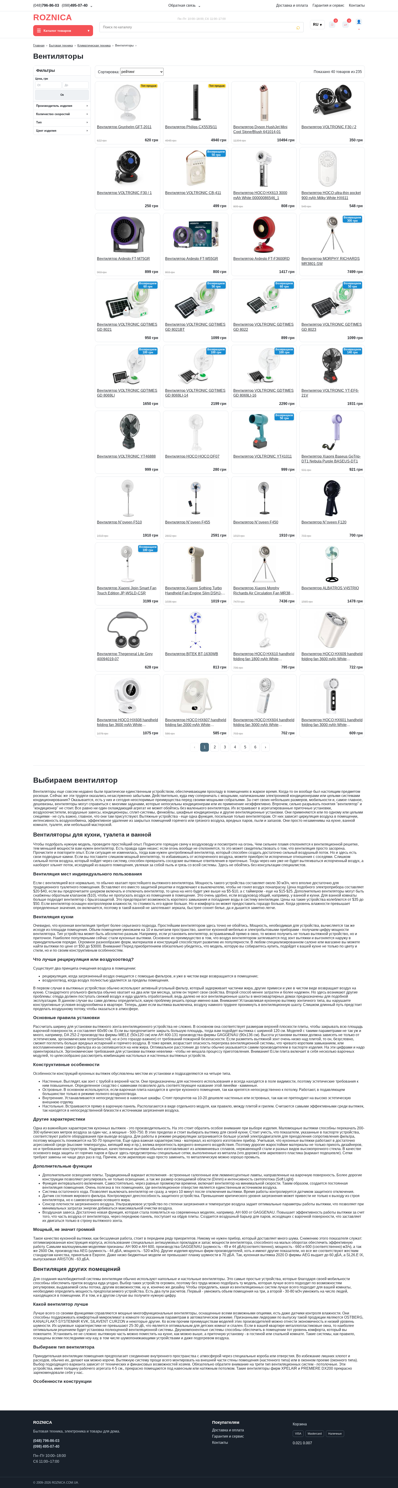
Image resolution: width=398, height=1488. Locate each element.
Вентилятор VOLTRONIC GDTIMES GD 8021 (127, 327)
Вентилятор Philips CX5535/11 (191, 127)
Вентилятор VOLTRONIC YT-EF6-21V (330, 393)
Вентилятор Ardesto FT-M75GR (123, 259)
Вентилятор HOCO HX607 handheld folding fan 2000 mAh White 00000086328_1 (195, 722)
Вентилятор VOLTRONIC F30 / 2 (328, 127)
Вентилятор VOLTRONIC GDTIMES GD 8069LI (127, 393)
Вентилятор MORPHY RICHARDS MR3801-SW (330, 261)
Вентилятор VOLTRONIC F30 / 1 (124, 193)
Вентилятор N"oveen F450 (255, 522)
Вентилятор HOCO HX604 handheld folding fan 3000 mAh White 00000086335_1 (263, 722)
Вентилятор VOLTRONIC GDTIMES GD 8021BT (195, 327)
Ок (62, 94)
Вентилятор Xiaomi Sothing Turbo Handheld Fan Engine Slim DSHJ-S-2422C (195, 591)
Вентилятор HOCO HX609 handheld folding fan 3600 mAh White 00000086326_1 (332, 656)
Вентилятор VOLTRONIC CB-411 (193, 193)
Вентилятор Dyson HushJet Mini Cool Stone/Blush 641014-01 (260, 129)
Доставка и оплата (292, 5)
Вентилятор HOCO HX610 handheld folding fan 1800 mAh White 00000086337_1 (263, 656)
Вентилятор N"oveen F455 (187, 522)
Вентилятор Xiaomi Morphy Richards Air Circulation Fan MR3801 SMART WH (263, 591)
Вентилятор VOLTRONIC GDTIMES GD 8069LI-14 (195, 393)
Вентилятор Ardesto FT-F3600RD (261, 259)
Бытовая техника (61, 45)
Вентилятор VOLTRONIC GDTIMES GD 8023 (331, 327)
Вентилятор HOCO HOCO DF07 (192, 456)
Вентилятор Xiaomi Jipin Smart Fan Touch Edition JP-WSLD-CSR (126, 590)
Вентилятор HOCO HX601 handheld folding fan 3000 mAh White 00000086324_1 (332, 722)
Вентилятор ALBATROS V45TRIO (330, 588)
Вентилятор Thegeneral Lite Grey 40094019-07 (125, 656)
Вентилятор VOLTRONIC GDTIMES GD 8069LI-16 (263, 393)
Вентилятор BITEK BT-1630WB (191, 654)
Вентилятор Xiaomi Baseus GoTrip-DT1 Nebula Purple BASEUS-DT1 (331, 458)
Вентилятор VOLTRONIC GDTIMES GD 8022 (263, 327)
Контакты (357, 5)
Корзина (300, 1424)
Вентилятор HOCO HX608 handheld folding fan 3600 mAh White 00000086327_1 (127, 722)
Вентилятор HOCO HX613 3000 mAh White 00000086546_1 (260, 195)
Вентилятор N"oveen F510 (119, 522)
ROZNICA (52, 17)
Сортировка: (109, 72)
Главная (38, 45)
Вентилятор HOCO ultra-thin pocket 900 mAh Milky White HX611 (331, 195)
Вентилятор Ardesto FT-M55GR (191, 259)
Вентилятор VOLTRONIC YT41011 (262, 456)
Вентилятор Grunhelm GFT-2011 (124, 127)
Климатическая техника (94, 45)
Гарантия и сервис (328, 5)
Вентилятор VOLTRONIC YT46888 (126, 456)
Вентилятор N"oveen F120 (323, 522)
